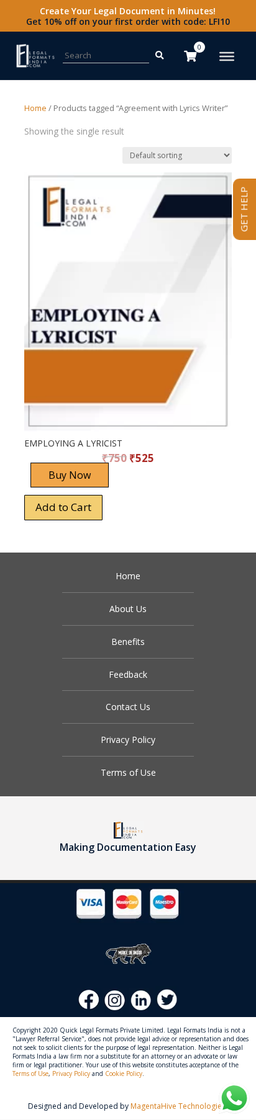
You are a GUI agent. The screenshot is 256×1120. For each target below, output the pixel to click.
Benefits (128, 641)
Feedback (128, 674)
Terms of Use (128, 772)
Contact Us (128, 707)
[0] (190, 55)
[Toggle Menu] (226, 56)
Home (35, 107)
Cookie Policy (123, 1073)
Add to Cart (63, 507)
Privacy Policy (128, 739)
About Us (128, 609)
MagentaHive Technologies (178, 1106)
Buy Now (69, 475)
